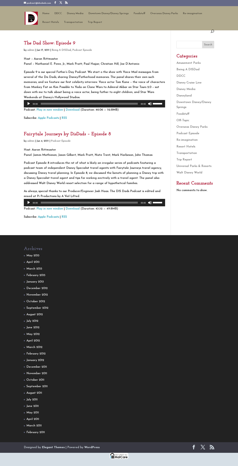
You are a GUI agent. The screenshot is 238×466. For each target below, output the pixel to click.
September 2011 (37, 386)
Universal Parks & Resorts (193, 166)
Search (208, 44)
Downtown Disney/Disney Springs (109, 13)
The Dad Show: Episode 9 (49, 43)
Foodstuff (139, 13)
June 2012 (32, 327)
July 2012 (32, 321)
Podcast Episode (82, 50)
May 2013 (32, 255)
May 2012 (33, 334)
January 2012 (35, 360)
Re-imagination (192, 13)
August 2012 (34, 314)
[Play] (28, 104)
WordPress (92, 447)
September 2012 (37, 308)
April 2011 (32, 419)
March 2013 (34, 268)
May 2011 (32, 412)
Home (45, 13)
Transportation (73, 22)
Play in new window (49, 109)
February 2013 (35, 275)
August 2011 (34, 392)
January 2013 (35, 281)
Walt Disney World (189, 172)
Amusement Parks (188, 63)
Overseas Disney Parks (164, 13)
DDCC (58, 13)
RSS (64, 118)
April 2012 (33, 340)
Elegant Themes (53, 447)
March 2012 (34, 347)
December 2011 (36, 366)
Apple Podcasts (48, 118)
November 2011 (36, 373)
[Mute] (150, 104)
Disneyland (184, 95)
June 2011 (32, 406)
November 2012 (37, 294)
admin (30, 50)
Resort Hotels (50, 22)
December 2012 (37, 288)
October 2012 (35, 301)
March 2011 (34, 425)
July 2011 (32, 399)
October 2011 (35, 379)
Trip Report (95, 22)
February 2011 (35, 432)
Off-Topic (182, 120)
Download (73, 109)
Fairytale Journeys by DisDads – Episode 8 (67, 134)
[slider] (158, 103)
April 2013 (33, 262)
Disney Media (75, 13)
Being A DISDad (61, 50)
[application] (94, 103)
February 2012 (36, 353)
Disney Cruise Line (189, 82)
